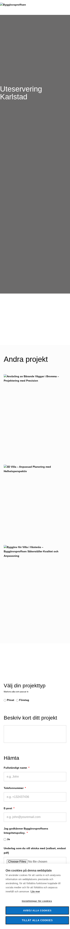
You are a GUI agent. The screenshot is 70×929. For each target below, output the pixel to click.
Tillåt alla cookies (37, 920)
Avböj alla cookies (37, 910)
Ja (8, 839)
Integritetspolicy (14, 832)
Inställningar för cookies (37, 901)
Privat (10, 700)
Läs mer (35, 891)
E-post (8, 808)
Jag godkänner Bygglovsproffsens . (26, 831)
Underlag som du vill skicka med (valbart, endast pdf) (35, 850)
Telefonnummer (14, 788)
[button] (69, 7)
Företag (24, 700)
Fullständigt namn (16, 767)
